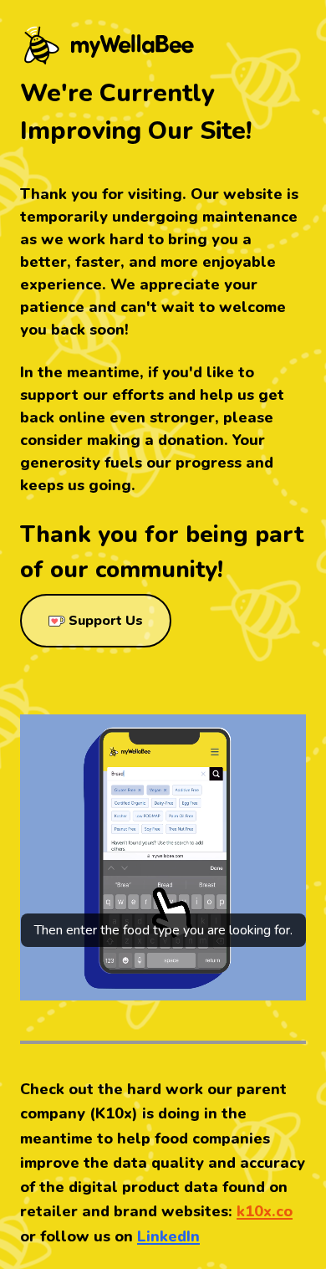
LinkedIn (168, 1236)
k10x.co (265, 1211)
